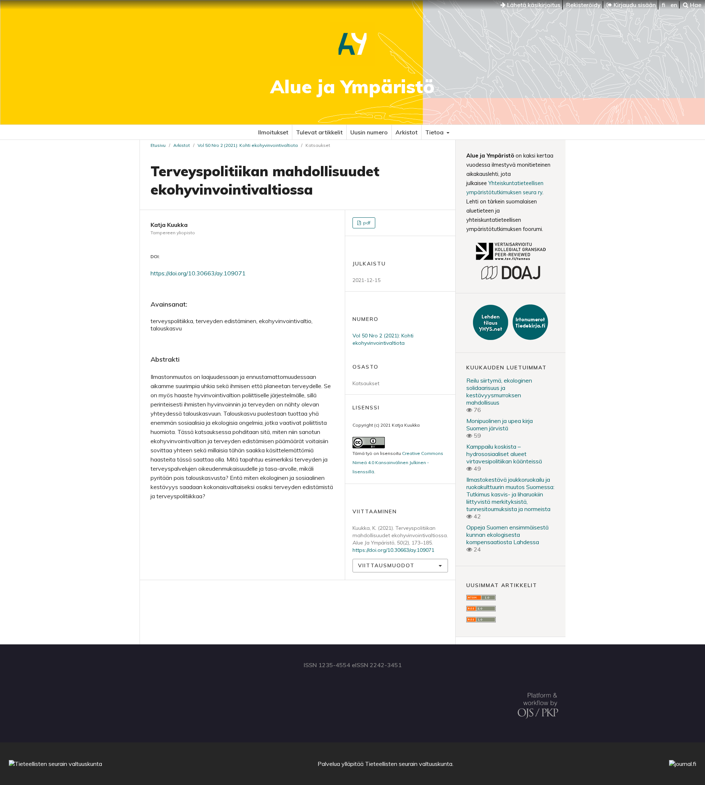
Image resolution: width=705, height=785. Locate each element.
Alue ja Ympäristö (352, 86)
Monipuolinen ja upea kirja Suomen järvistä (499, 424)
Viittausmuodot (386, 565)
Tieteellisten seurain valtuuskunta (408, 763)
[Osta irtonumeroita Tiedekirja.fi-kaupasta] (529, 337)
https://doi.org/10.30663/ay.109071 (198, 273)
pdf (366, 222)
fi (663, 4)
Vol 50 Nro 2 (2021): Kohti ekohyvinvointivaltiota (248, 145)
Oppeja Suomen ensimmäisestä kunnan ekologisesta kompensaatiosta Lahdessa (507, 535)
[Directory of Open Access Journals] (511, 278)
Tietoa (435, 132)
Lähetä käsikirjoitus (533, 4)
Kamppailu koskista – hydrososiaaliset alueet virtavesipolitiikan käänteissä (504, 454)
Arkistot (406, 132)
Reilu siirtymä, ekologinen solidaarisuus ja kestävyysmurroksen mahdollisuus (499, 391)
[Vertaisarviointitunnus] (510, 261)
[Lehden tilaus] (491, 337)
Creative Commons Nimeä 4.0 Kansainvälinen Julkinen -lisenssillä (397, 462)
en (673, 4)
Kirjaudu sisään (634, 4)
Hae (694, 4)
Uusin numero (369, 132)
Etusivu (158, 145)
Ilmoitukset (273, 132)
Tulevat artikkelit (319, 132)
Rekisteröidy (583, 4)
